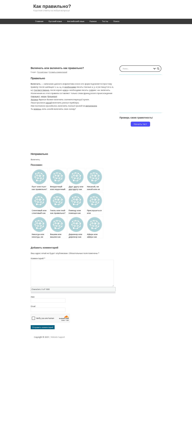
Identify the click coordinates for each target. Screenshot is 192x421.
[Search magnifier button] (158, 68)
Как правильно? (52, 6)
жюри (43, 96)
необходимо (70, 87)
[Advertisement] (96, 43)
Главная (39, 21)
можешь (37, 109)
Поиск (116, 21)
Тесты (105, 21)
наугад (49, 102)
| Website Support (57, 337)
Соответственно (41, 90)
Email (33, 306)
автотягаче (91, 105)
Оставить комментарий (58, 72)
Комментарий (38, 258)
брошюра (51, 96)
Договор (34, 99)
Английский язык (75, 21)
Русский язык (55, 21)
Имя (32, 296)
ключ (65, 90)
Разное (93, 21)
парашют (35, 96)
